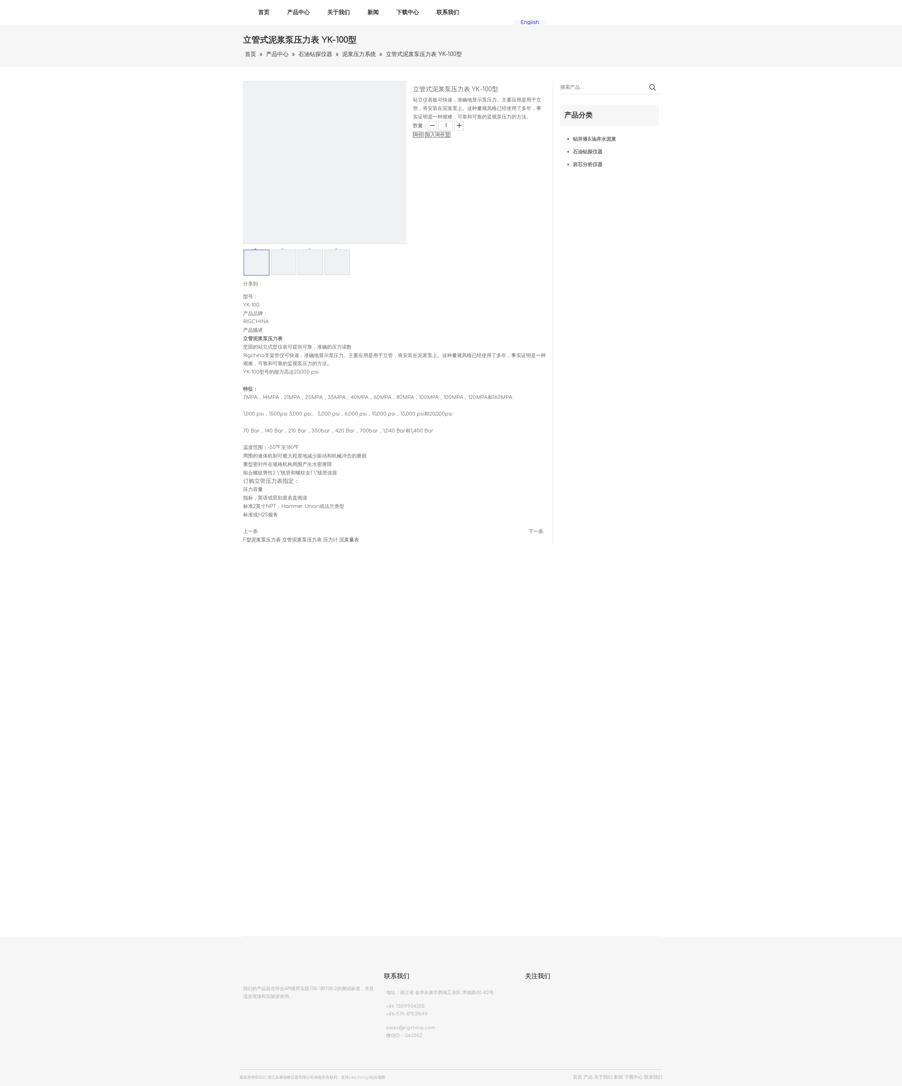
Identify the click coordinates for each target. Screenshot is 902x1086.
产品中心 (298, 12)
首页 (264, 12)
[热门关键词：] (652, 87)
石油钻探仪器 (588, 151)
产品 (588, 1077)
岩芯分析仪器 (588, 164)
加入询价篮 (437, 134)
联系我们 (448, 12)
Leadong (358, 1077)
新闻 (373, 12)
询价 (418, 134)
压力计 (330, 539)
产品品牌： (255, 313)
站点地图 (377, 1077)
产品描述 (253, 330)
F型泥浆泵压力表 (262, 539)
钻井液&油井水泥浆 (594, 139)
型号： (250, 296)
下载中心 (407, 12)
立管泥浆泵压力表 (302, 539)
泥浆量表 (349, 539)
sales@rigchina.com (410, 1027)
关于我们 (338, 12)
